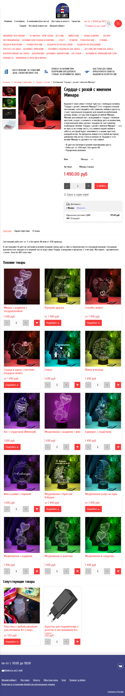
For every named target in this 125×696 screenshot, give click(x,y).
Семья (48, 369)
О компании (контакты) (38, 21)
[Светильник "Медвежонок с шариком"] (22, 535)
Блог (64, 680)
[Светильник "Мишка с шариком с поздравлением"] (22, 287)
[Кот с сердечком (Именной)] (22, 411)
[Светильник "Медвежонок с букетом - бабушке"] (62, 473)
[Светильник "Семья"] (62, 349)
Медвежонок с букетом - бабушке (59, 495)
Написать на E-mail (94, 26)
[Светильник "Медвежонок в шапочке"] (62, 535)
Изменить (81, 208)
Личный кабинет (57, 25)
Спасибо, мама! (94, 307)
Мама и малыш (94, 369)
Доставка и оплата (60, 21)
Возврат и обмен (77, 680)
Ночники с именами (23, 82)
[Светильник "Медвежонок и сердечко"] (103, 535)
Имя (66, 159)
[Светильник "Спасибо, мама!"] (103, 287)
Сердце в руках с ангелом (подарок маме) (19, 371)
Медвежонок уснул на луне (101, 494)
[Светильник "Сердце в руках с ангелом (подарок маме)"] (22, 349)
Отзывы (36, 231)
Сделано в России (115, 691)
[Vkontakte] (120, 666)
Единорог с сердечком (98, 432)
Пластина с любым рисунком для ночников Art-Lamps (20, 628)
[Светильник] (39, 108)
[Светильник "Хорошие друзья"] (62, 287)
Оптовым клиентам (38, 25)
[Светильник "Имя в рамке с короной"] (22, 473)
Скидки (23, 25)
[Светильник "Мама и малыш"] (103, 349)
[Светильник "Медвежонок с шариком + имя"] (62, 411)
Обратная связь (51, 680)
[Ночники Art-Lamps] (62, 17)
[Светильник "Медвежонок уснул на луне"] (103, 473)
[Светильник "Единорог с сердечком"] (103, 411)
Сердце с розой (43, 82)
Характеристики (22, 231)
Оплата (36, 680)
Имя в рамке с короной (17, 494)
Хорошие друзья (54, 307)
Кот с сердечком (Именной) (20, 432)
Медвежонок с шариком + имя (62, 432)
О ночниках (19, 21)
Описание (7, 231)
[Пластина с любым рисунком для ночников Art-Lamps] (22, 606)
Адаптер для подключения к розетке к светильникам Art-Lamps (62, 630)
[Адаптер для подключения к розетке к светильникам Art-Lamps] (62, 606)
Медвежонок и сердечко (99, 556)
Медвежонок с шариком (18, 556)
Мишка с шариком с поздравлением (15, 309)
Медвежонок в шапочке (59, 556)
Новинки (8, 21)
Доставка (24, 680)
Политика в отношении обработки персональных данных (28, 684)
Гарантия (76, 21)
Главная (6, 82)
